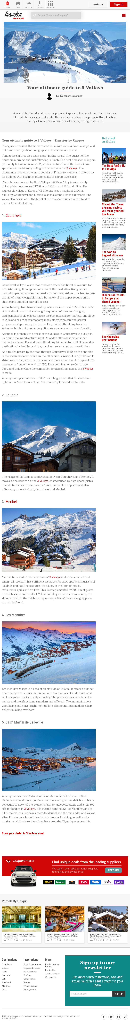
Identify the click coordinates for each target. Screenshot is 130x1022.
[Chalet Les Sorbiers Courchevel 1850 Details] (108, 919)
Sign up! (119, 994)
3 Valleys (71, 168)
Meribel (11, 501)
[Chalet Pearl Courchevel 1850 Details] (21, 919)
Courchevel (14, 215)
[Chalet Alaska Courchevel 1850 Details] (64, 919)
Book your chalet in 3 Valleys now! (23, 833)
